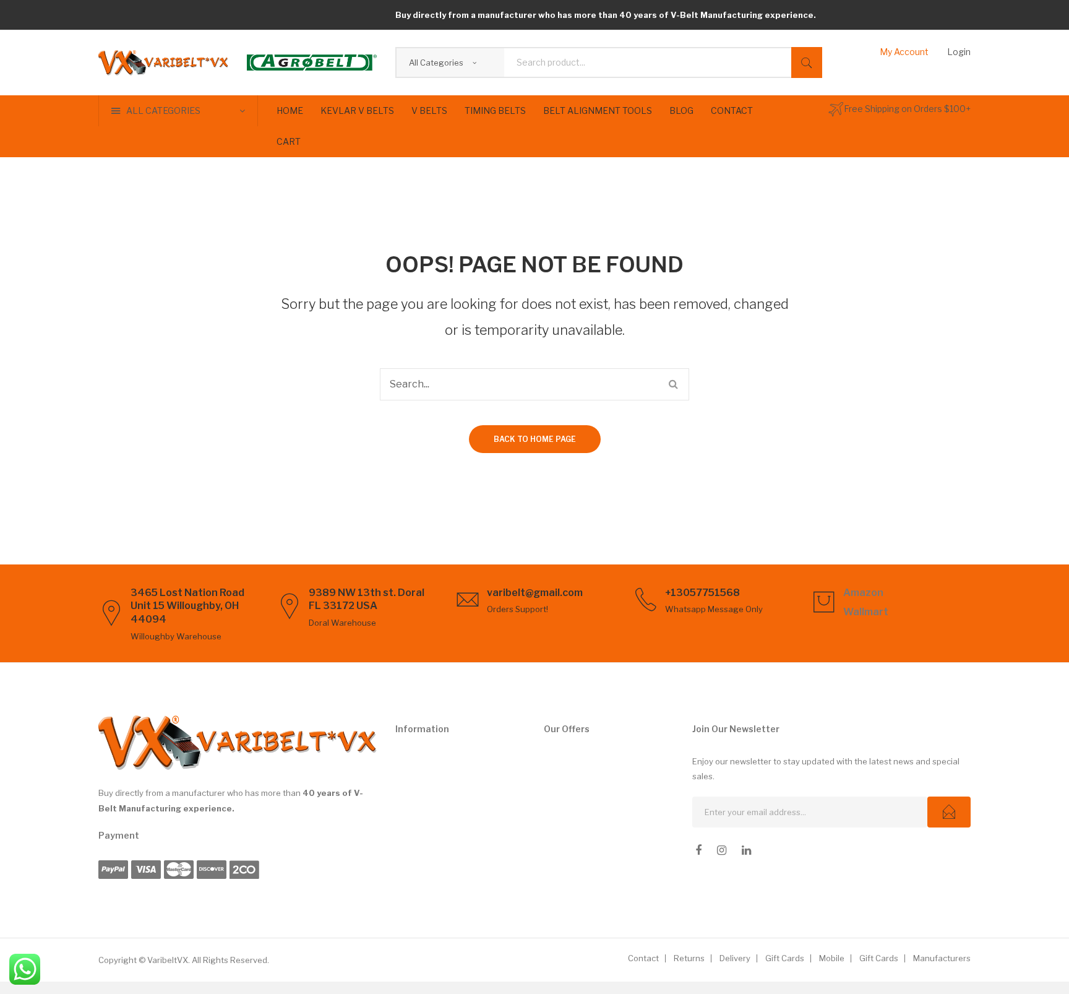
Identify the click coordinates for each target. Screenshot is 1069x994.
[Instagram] (721, 850)
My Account (904, 51)
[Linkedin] (746, 850)
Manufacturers (942, 958)
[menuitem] (290, 110)
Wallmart (865, 612)
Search (806, 62)
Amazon (863, 593)
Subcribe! (949, 812)
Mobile (831, 958)
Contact (643, 958)
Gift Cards (784, 958)
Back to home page (535, 439)
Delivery (734, 958)
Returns (689, 958)
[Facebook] (698, 850)
